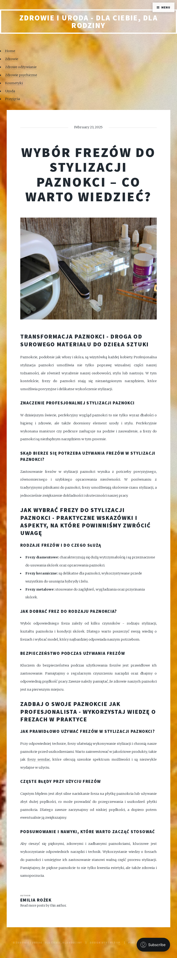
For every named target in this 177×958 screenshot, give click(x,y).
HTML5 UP (113, 942)
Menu (165, 7)
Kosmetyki (14, 83)
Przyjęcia (12, 99)
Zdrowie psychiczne (21, 75)
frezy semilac (38, 759)
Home (10, 51)
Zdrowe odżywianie (21, 67)
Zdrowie (11, 59)
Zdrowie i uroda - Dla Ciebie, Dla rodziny (88, 21)
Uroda (10, 91)
